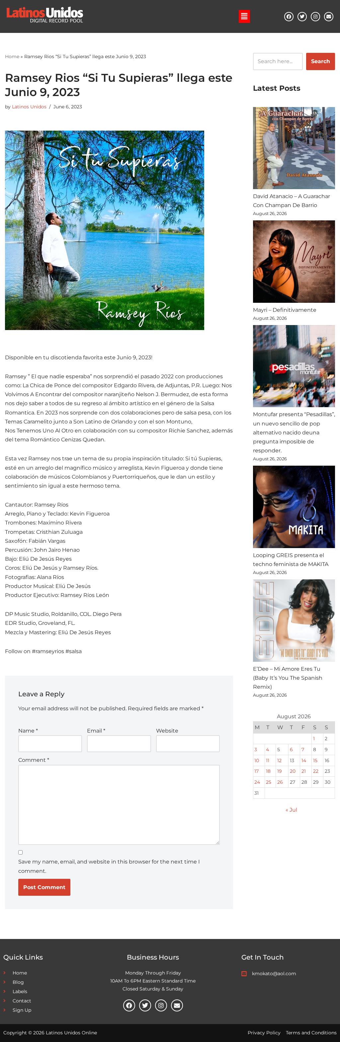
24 (257, 782)
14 (303, 760)
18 (268, 771)
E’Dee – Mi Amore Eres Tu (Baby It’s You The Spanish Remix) (287, 678)
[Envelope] (328, 16)
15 (315, 760)
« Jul (291, 810)
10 (256, 760)
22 (315, 771)
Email (96, 731)
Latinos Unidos (29, 107)
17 (256, 771)
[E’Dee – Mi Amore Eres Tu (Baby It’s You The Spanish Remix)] (294, 621)
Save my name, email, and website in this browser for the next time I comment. (109, 866)
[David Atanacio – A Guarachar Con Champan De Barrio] (294, 149)
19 (279, 771)
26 (280, 782)
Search (320, 61)
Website (167, 731)
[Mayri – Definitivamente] (294, 262)
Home (12, 56)
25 (268, 782)
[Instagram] (315, 16)
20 (293, 771)
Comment (33, 760)
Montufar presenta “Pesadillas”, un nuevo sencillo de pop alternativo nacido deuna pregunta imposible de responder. (294, 432)
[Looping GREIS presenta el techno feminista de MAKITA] (294, 508)
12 (279, 760)
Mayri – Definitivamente (284, 310)
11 (267, 760)
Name (28, 731)
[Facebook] (289, 16)
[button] (244, 16)
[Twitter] (302, 16)
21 (303, 771)
